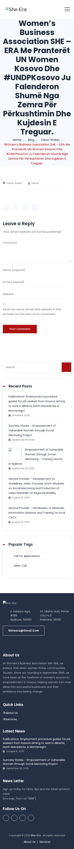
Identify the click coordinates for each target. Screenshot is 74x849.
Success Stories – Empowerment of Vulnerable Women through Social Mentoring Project (32, 430)
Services (11, 719)
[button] (23, 630)
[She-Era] (16, 9)
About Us (12, 713)
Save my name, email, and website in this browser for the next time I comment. (32, 311)
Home (16, 140)
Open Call (20, 566)
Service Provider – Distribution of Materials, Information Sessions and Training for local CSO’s (37, 512)
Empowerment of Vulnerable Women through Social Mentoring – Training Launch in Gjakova (36, 457)
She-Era (36, 835)
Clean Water (14, 183)
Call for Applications (26, 556)
